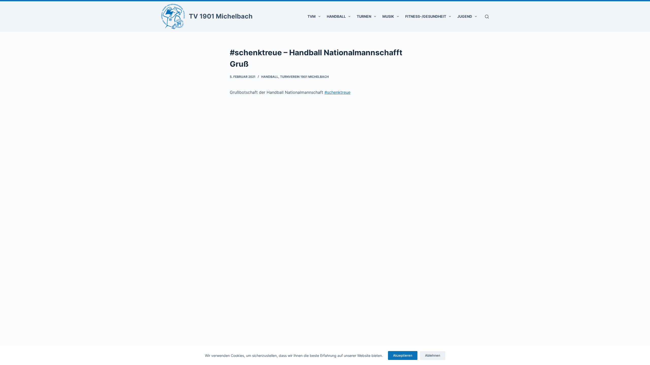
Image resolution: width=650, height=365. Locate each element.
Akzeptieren (402, 355)
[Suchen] (487, 17)
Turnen (364, 16)
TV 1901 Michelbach (221, 16)
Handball (336, 16)
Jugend (464, 16)
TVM (311, 16)
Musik (388, 16)
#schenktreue (337, 92)
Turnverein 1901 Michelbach (304, 77)
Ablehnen (432, 355)
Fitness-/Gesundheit (425, 16)
